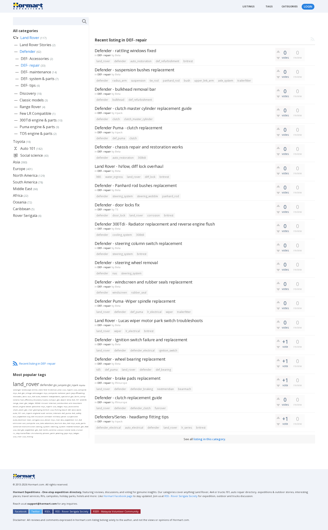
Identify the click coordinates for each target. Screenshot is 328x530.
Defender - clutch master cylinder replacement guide (143, 108)
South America (25, 182)
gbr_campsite (60, 385)
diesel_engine (19, 406)
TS (116, 209)
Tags (269, 6)
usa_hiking (27, 436)
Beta (117, 55)
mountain (77, 403)
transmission (28, 426)
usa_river (17, 436)
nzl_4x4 (78, 420)
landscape (26, 389)
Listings (249, 6)
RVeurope (121, 382)
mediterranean (73, 426)
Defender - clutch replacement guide (128, 397)
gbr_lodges (29, 403)
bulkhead (118, 100)
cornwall (48, 416)
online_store (37, 389)
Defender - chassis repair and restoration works (139, 147)
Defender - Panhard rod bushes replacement (136, 185)
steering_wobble (147, 196)
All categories (25, 30)
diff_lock (150, 177)
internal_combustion (58, 403)
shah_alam (18, 410)
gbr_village (27, 393)
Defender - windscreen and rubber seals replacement (144, 282)
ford (45, 389)
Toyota (19, 141)
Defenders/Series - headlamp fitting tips (132, 416)
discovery (37, 400)
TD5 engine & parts (36, 133)
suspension (138, 80)
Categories (290, 6)
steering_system (122, 196)
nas (114, 273)
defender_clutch (140, 408)
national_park (64, 393)
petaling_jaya (62, 433)
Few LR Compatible (35, 113)
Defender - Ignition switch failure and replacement (141, 339)
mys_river (55, 420)
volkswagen (37, 393)
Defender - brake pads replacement (128, 378)
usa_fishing (55, 410)
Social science (31, 155)
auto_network (42, 396)
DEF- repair (104, 55)
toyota (82, 385)
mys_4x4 (17, 393)
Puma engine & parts (37, 126)
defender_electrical (142, 350)
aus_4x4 (31, 396)
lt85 (98, 177)
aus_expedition (20, 416)
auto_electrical (134, 427)
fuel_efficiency (26, 400)
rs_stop (16, 433)
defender (120, 61)
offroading (80, 393)
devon (28, 406)
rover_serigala (33, 420)
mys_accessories (71, 406)
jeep (73, 393)
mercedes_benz (20, 396)
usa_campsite (79, 389)
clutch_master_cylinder (138, 119)
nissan (44, 403)
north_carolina (49, 430)
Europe (19, 168)
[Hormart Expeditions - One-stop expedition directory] (29, 6)
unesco (60, 430)
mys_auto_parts (78, 423)
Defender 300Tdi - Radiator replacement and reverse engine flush (155, 224)
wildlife (83, 400)
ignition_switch (168, 350)
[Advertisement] (176, 27)
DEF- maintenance (36, 72)
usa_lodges (58, 406)
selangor (17, 389)
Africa (18, 195)
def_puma (118, 138)
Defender (27, 51)
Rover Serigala (25, 215)
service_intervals (53, 413)
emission (17, 423)
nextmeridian (165, 389)
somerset (17, 426)
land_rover (103, 61)
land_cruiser (77, 430)
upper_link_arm (204, 80)
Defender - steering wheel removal (126, 262)
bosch (64, 410)
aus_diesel (45, 420)
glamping (37, 410)
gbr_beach (61, 400)
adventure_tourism (53, 423)
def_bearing (163, 370)
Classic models (32, 100)
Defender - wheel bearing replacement (130, 359)
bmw (69, 400)
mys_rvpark (46, 406)
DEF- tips (28, 85)
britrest (188, 61)
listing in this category (209, 439)
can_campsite (28, 423)
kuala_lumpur (49, 400)
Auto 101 (27, 148)
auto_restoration (141, 61)
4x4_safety (76, 413)
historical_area (55, 389)
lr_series (186, 427)
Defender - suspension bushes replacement (134, 69)
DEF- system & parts (37, 78)
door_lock (118, 215)
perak (63, 416)
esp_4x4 (30, 416)
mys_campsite (50, 393)
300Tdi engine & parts (38, 120)
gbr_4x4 (38, 430)
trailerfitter (244, 80)
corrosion (153, 215)
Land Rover (29, 37)
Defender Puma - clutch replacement (128, 127)
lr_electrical (154, 312)
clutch (116, 119)
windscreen (119, 292)
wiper (169, 312)
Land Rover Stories (35, 44)
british (46, 410)
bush (187, 80)
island (67, 430)
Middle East (22, 188)
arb (70, 403)
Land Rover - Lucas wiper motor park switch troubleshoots (149, 320)
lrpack (118, 113)
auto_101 (17, 413)
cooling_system (122, 235)
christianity (36, 433)
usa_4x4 (17, 430)
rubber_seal (138, 292)
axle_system (225, 80)
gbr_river (28, 410)
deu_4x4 (66, 423)
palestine (36, 406)
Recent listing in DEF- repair (37, 364)
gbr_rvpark (72, 385)
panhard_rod (171, 80)
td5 (98, 370)
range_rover (18, 403)
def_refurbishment (167, 61)
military (56, 416)
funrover (160, 408)
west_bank (76, 410)
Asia (16, 162)
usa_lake (40, 423)
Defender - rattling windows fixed (125, 50)
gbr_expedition (27, 430)
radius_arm (119, 80)
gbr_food (84, 426)
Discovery (28, 93)
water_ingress (114, 177)
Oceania (19, 202)
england (36, 413)
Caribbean (21, 208)
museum (39, 416)
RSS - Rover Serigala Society (180, 496)
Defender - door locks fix (117, 204)
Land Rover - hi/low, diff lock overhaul (129, 166)
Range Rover (30, 106)
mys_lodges (74, 433)
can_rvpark (27, 413)
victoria (16, 400)
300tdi (142, 158)
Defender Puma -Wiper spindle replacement (135, 301)
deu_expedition (67, 420)
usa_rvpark (67, 389)
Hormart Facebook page (118, 496)
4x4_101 (75, 400)
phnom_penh (49, 433)
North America (25, 175)
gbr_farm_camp (78, 396)
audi (43, 413)
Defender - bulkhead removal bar (125, 89)
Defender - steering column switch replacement (138, 243)
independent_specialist (59, 396)
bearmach (184, 389)
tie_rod (154, 80)
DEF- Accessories (35, 58)
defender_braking (141, 389)
